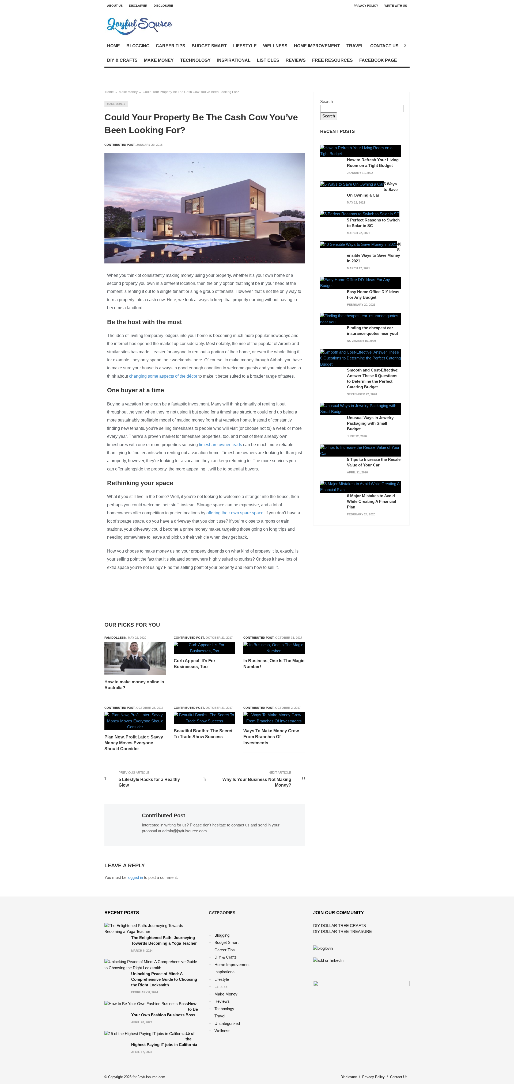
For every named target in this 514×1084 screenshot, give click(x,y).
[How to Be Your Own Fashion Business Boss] (146, 1003)
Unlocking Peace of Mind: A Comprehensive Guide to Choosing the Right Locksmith (164, 979)
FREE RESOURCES (332, 60)
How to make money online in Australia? (134, 685)
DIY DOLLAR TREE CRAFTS (339, 925)
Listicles (268, 60)
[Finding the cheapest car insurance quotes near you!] (360, 318)
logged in (135, 877)
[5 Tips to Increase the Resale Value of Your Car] (360, 450)
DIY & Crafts (122, 60)
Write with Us (395, 5)
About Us (115, 5)
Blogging (137, 46)
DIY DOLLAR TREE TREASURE (342, 931)
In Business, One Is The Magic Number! (273, 663)
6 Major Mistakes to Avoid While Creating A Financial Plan (371, 501)
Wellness (275, 46)
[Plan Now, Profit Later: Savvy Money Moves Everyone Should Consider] (135, 721)
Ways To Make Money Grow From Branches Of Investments (271, 737)
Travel (355, 46)
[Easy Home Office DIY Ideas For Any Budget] (360, 282)
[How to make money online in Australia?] (135, 658)
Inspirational (234, 60)
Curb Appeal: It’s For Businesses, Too (194, 663)
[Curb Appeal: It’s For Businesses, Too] (204, 648)
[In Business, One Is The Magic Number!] (274, 648)
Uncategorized (227, 1023)
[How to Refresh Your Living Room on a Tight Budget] (360, 150)
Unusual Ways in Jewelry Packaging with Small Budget (370, 423)
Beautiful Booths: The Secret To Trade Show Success (203, 734)
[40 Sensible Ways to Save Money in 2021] (358, 244)
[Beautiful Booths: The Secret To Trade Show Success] (204, 718)
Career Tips (170, 46)
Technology (195, 60)
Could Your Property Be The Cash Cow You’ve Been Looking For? (191, 92)
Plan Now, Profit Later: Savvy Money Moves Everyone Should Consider (133, 743)
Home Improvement (317, 46)
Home (113, 46)
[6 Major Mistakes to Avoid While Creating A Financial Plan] (360, 486)
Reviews (296, 60)
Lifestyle (245, 46)
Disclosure (163, 5)
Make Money (159, 60)
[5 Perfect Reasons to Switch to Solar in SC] (359, 214)
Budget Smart (209, 46)
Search (326, 101)
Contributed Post (189, 637)
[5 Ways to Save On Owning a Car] (352, 184)
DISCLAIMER (138, 5)
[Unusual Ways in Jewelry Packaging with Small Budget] (360, 408)
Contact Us (384, 46)
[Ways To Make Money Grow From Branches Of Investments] (274, 718)
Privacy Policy (366, 5)
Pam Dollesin (115, 637)
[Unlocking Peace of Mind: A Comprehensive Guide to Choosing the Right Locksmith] (152, 964)
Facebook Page (378, 60)
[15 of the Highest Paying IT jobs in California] (145, 1033)
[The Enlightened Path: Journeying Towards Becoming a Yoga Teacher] (152, 928)
